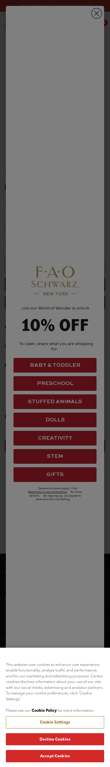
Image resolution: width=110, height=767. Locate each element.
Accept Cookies (55, 755)
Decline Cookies (55, 739)
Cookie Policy (44, 710)
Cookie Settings (55, 722)
